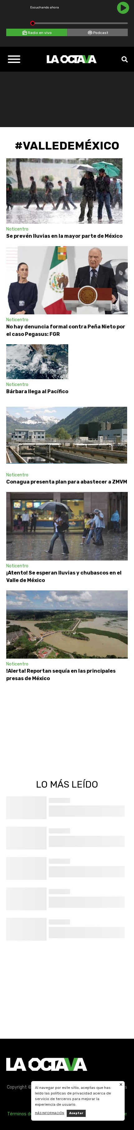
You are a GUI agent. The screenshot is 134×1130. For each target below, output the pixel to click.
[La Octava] (72, 59)
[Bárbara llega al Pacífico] (37, 361)
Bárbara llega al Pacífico (37, 391)
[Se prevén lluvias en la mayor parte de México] (64, 191)
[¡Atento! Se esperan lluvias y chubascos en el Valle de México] (67, 526)
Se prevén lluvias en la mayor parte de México (64, 236)
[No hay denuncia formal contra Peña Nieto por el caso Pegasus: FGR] (67, 280)
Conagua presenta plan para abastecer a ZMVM (66, 482)
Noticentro (17, 229)
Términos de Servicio (28, 1114)
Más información (49, 1113)
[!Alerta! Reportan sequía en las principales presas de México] (67, 624)
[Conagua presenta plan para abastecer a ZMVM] (66, 436)
